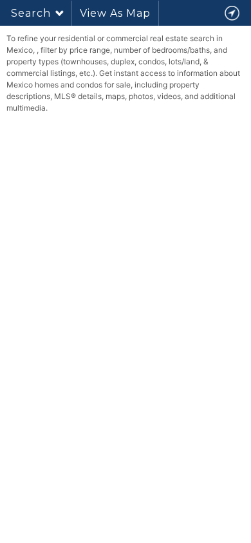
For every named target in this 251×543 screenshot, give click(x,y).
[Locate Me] (232, 13)
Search (31, 13)
